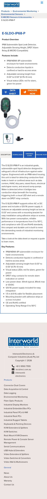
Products (5, 11)
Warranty (8, 480)
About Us (8, 476)
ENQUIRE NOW (32, 92)
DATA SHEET (12, 92)
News (6, 472)
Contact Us (9, 484)
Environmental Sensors (12, 14)
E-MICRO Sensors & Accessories (16, 17)
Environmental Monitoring (25, 11)
